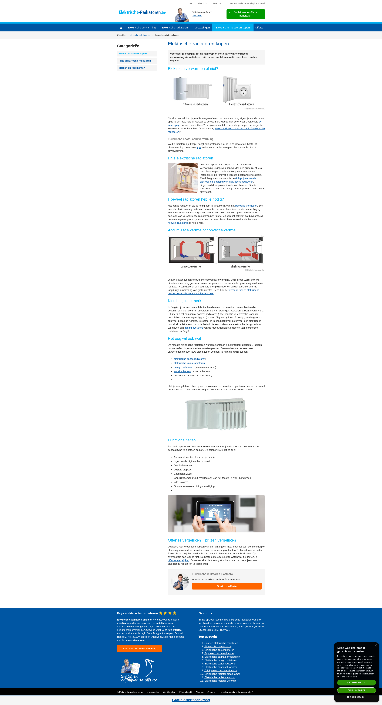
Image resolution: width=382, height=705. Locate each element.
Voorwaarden (153, 692)
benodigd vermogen (246, 205)
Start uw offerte (227, 586)
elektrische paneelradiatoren (189, 358)
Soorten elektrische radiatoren (221, 643)
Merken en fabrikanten (132, 67)
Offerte (259, 27)
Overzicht (202, 3)
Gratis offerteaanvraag (191, 700)
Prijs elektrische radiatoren (135, 60)
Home (189, 3)
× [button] (376, 645)
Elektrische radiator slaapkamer (222, 674)
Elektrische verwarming (142, 27)
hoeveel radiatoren (178, 222)
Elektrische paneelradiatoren (220, 663)
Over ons (217, 3)
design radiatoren (183, 367)
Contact (211, 692)
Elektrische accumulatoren (219, 650)
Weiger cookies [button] (356, 690)
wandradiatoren (182, 371)
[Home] (121, 27)
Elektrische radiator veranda (220, 680)
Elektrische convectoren (217, 646)
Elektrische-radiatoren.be (139, 35)
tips (199, 147)
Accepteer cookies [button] (357, 682)
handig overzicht (193, 327)
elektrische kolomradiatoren (189, 363)
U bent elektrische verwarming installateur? (246, 3)
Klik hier (197, 15)
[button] (356, 697)
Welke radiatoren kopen (133, 53)
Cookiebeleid (169, 692)
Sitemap (200, 692)
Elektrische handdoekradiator (220, 667)
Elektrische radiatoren (175, 27)
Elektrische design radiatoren (220, 660)
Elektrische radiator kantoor (219, 677)
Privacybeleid (185, 692)
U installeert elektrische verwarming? (236, 692)
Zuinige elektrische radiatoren (220, 670)
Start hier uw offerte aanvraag (139, 648)
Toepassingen (201, 27)
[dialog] (356, 672)
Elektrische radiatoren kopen (233, 27)
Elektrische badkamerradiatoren (222, 656)
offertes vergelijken (178, 560)
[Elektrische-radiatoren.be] (142, 12)
